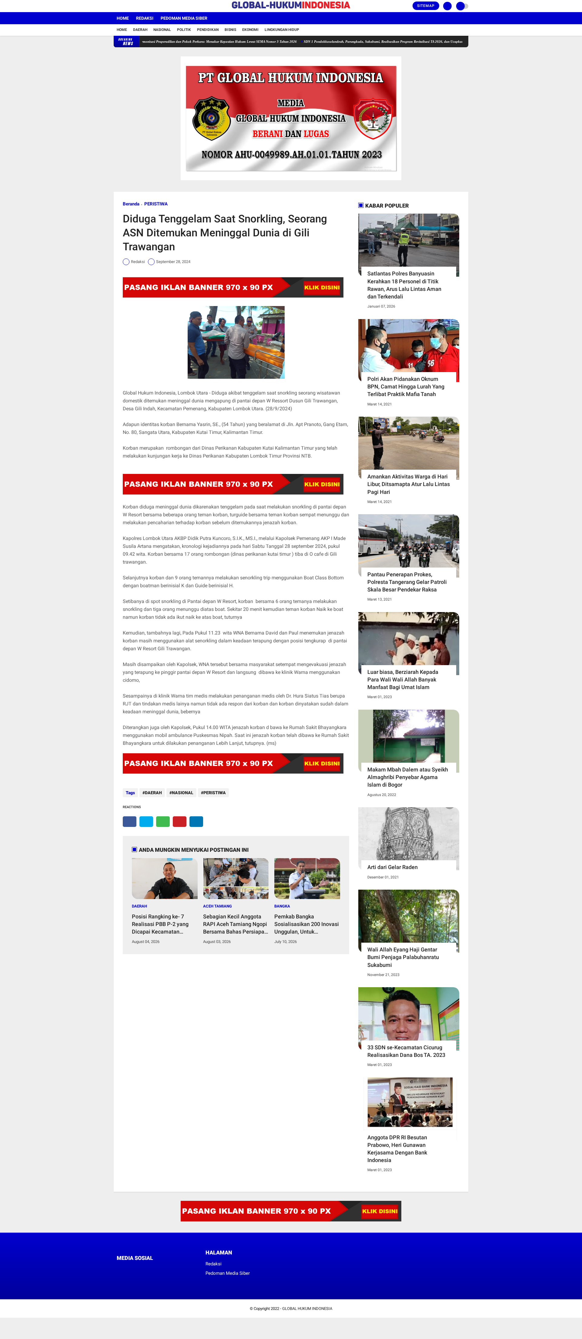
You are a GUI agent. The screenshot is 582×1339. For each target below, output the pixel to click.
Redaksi (144, 18)
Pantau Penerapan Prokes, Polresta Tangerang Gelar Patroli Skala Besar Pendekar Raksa (407, 582)
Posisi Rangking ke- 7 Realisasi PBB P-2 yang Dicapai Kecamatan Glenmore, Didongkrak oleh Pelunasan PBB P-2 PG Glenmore (165, 924)
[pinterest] (179, 821)
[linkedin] (196, 821)
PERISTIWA (156, 204)
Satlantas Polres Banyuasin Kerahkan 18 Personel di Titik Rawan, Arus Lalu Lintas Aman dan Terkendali (404, 285)
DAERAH (153, 792)
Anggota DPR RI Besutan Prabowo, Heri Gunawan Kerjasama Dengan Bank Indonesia (397, 1149)
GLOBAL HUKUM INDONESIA (307, 1308)
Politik (184, 30)
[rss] (176, 1269)
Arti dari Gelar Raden (392, 867)
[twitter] (123, 6)
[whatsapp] (163, 821)
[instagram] (132, 6)
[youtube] (140, 6)
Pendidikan (208, 30)
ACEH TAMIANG (217, 906)
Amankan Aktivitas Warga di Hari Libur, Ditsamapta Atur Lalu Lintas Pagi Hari (408, 484)
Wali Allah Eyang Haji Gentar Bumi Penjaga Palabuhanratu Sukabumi (403, 957)
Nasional (162, 30)
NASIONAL (182, 792)
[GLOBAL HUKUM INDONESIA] (291, 9)
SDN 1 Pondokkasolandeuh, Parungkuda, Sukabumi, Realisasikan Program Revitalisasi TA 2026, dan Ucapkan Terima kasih (360, 41)
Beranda (131, 204)
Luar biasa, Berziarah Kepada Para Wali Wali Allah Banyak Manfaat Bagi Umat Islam (402, 679)
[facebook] (115, 6)
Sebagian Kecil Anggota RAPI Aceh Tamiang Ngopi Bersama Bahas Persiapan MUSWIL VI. (235, 924)
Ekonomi (250, 30)
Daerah (140, 30)
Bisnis (230, 30)
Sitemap (426, 6)
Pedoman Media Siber (184, 18)
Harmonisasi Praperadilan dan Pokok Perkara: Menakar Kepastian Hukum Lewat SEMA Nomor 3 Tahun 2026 (184, 41)
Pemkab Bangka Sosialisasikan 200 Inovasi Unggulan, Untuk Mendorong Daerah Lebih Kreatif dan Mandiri (306, 924)
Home (123, 18)
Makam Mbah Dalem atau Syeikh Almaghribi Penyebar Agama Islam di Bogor (407, 777)
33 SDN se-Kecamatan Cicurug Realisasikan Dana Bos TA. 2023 (406, 1051)
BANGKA (282, 906)
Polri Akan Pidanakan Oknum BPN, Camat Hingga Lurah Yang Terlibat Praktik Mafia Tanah (405, 386)
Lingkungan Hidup (282, 30)
